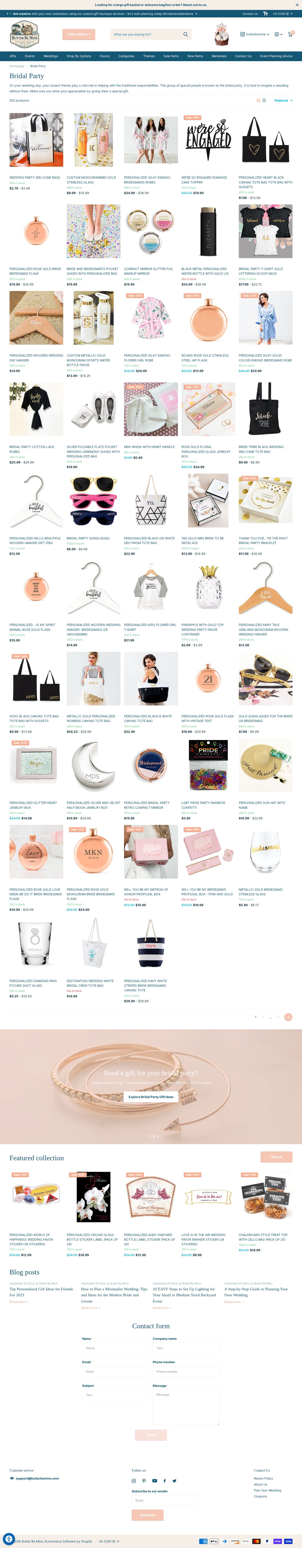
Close (297, 5)
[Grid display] (258, 100)
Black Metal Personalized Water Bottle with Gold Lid (205, 271)
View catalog (78, 34)
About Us (260, 1484)
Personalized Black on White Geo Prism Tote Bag (149, 540)
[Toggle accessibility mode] (265, 14)
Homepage (17, 66)
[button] (7, 13)
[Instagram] (134, 1481)
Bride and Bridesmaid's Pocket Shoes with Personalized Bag (93, 271)
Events (30, 56)
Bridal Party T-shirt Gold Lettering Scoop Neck (261, 271)
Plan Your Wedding (267, 1490)
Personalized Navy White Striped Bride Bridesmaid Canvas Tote (145, 985)
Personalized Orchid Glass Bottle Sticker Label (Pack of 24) (92, 1239)
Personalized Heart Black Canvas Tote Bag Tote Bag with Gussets (265, 182)
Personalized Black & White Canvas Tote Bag (148, 718)
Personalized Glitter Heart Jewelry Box (33, 805)
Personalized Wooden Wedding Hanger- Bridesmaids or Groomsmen (93, 629)
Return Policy (263, 1478)
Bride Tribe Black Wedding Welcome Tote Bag (261, 449)
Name (87, 1338)
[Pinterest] (144, 1481)
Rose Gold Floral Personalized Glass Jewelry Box (206, 451)
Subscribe (148, 1515)
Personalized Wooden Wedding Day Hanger (36, 357)
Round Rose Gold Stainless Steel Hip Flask (205, 357)
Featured (281, 100)
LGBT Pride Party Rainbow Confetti (203, 805)
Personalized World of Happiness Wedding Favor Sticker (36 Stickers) (31, 1239)
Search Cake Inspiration (151, 1097)
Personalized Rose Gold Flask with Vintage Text (208, 718)
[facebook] (165, 1481)
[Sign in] (279, 34)
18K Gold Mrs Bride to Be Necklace (203, 540)
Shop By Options (79, 56)
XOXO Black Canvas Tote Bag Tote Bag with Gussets (34, 718)
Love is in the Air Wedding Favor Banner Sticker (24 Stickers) (204, 1239)
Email (87, 1362)
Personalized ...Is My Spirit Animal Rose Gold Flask (32, 627)
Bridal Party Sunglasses (88, 538)
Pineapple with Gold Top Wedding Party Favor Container (203, 629)
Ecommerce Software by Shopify (68, 1541)
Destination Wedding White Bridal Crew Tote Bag (90, 983)
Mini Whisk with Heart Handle (149, 447)
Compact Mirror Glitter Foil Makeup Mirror (148, 271)
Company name (165, 1338)
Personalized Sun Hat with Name (262, 805)
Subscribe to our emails (150, 1491)
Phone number (164, 1362)
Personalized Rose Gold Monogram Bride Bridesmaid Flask (91, 894)
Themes (149, 56)
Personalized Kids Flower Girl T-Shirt (150, 627)
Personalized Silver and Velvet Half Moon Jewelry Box (93, 805)
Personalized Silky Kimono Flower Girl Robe (147, 357)
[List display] (264, 100)
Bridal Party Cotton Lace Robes (32, 449)
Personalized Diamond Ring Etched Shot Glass (33, 983)
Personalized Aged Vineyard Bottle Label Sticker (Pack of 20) (149, 1239)
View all (277, 1157)
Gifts (13, 56)
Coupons (260, 1496)
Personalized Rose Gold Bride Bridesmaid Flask (35, 271)
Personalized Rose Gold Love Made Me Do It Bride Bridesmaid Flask (36, 894)
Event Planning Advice (276, 56)
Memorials (219, 56)
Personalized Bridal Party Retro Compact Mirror (147, 805)
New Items (195, 56)
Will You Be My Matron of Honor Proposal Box (146, 892)
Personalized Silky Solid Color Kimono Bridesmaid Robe (265, 357)
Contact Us (243, 56)
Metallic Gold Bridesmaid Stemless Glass (261, 892)
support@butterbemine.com (37, 1478)
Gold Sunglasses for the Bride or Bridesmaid (265, 718)
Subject (88, 1385)
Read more (18, 1302)
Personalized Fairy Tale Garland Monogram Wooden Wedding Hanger (263, 629)
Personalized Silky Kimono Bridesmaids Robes (147, 180)
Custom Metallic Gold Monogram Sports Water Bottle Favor (88, 360)
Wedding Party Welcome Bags (35, 177)
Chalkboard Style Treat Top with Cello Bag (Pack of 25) (263, 1237)
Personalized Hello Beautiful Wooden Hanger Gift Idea (35, 540)
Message (161, 1385)
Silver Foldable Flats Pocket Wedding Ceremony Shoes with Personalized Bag (93, 451)
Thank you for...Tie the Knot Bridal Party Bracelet (263, 540)
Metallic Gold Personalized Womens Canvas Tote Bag (91, 718)
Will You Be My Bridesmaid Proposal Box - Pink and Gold (207, 892)
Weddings (51, 56)
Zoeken (186, 34)
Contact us (250, 13)
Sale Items (171, 56)
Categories (126, 56)
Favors (105, 56)
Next (201, 13)
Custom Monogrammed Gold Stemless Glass (91, 180)
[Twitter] (174, 1480)
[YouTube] (154, 1480)
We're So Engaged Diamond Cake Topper (204, 180)
